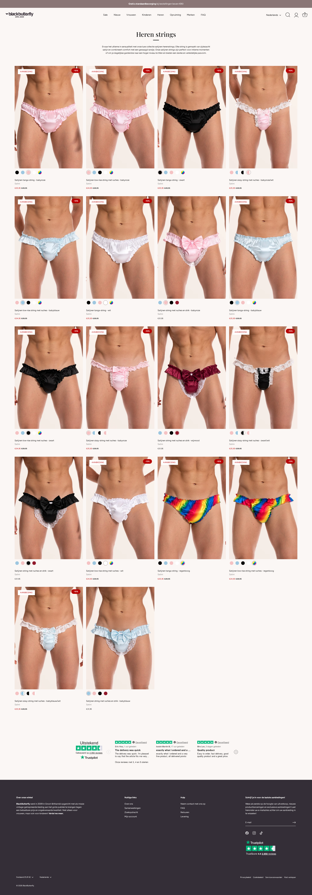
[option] (156, 4)
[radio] (17, 172)
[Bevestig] (294, 822)
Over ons (128, 804)
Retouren (185, 812)
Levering (185, 816)
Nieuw (117, 14)
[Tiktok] (261, 833)
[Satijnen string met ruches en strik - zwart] (49, 508)
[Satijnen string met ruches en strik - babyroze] (192, 247)
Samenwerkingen (132, 808)
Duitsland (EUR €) (23, 877)
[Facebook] (247, 833)
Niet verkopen (290, 877)
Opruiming (175, 14)
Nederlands (272, 15)
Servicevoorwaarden (273, 877)
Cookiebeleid (258, 877)
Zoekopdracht (131, 812)
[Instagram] (254, 833)
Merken (191, 14)
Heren (160, 14)
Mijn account (130, 816)
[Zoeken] (287, 15)
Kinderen (146, 14)
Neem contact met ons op (193, 804)
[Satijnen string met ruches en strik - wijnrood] (192, 377)
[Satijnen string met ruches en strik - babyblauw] (120, 638)
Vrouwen (131, 14)
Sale (105, 14)
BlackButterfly (28, 886)
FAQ (203, 14)
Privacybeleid (245, 877)
